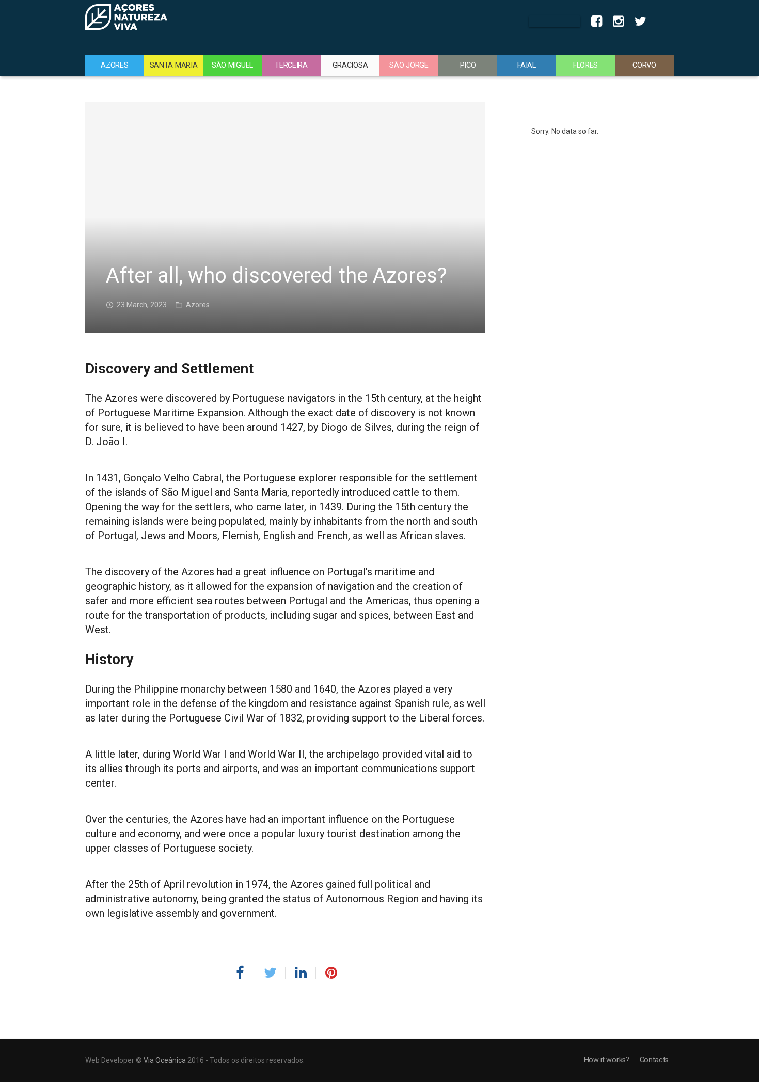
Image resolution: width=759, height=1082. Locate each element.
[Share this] (244, 973)
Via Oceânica (165, 1060)
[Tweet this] (270, 973)
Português (662, 22)
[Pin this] (327, 973)
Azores (198, 305)
